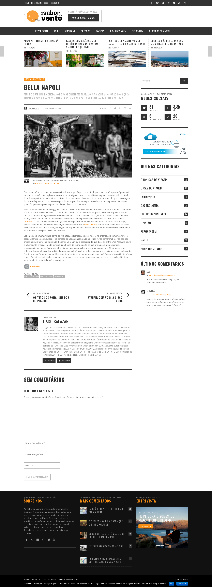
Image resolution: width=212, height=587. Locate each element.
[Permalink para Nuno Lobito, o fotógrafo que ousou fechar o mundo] (83, 535)
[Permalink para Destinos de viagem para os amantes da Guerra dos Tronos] (85, 59)
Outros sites (72, 579)
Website (50, 360)
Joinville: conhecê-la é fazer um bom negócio (169, 42)
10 (130, 533)
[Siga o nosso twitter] (144, 108)
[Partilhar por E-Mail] (130, 108)
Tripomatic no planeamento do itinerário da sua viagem (105, 560)
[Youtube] (179, 3)
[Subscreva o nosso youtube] (144, 117)
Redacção (31, 51)
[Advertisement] (147, 16)
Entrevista (148, 197)
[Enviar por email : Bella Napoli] (27, 266)
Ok (171, 584)
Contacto (61, 579)
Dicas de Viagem (151, 188)
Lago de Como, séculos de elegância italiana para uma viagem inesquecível (40, 44)
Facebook (65, 360)
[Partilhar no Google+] (120, 108)
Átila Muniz (159, 48)
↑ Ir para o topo (181, 579)
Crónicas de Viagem (34, 79)
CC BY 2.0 (55, 183)
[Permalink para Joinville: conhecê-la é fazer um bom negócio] (169, 59)
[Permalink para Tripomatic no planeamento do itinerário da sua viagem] (83, 560)
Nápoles (27, 277)
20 (130, 509)
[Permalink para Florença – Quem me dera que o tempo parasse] (83, 522)
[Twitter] (174, 3)
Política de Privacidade (46, 579)
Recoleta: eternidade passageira (161, 294)
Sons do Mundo (151, 248)
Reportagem (149, 231)
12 (130, 521)
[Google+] (157, 3)
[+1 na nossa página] (168, 117)
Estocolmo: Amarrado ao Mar (106, 546)
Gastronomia (150, 205)
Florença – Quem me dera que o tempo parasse (106, 523)
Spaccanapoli (59, 277)
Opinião (146, 222)
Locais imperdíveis (153, 214)
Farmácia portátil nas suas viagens (162, 275)
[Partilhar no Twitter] (115, 108)
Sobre (33, 579)
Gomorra (29, 221)
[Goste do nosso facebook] (168, 108)
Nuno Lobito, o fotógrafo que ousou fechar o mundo (106, 535)
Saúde (145, 240)
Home (26, 579)
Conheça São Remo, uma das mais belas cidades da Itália (124, 42)
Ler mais (182, 584)
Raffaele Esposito (42, 183)
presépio (35, 277)
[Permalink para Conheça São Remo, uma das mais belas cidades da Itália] (127, 59)
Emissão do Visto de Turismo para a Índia (106, 510)
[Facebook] (151, 3)
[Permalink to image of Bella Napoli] (78, 145)
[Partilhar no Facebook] (110, 108)
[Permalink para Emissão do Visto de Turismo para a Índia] (83, 510)
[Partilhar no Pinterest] (125, 108)
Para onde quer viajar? (83, 18)
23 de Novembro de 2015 (51, 108)
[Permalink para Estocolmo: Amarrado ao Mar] (83, 547)
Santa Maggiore (46, 277)
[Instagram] (163, 3)
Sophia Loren (90, 224)
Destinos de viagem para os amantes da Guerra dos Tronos (84, 42)
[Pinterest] (168, 3)
